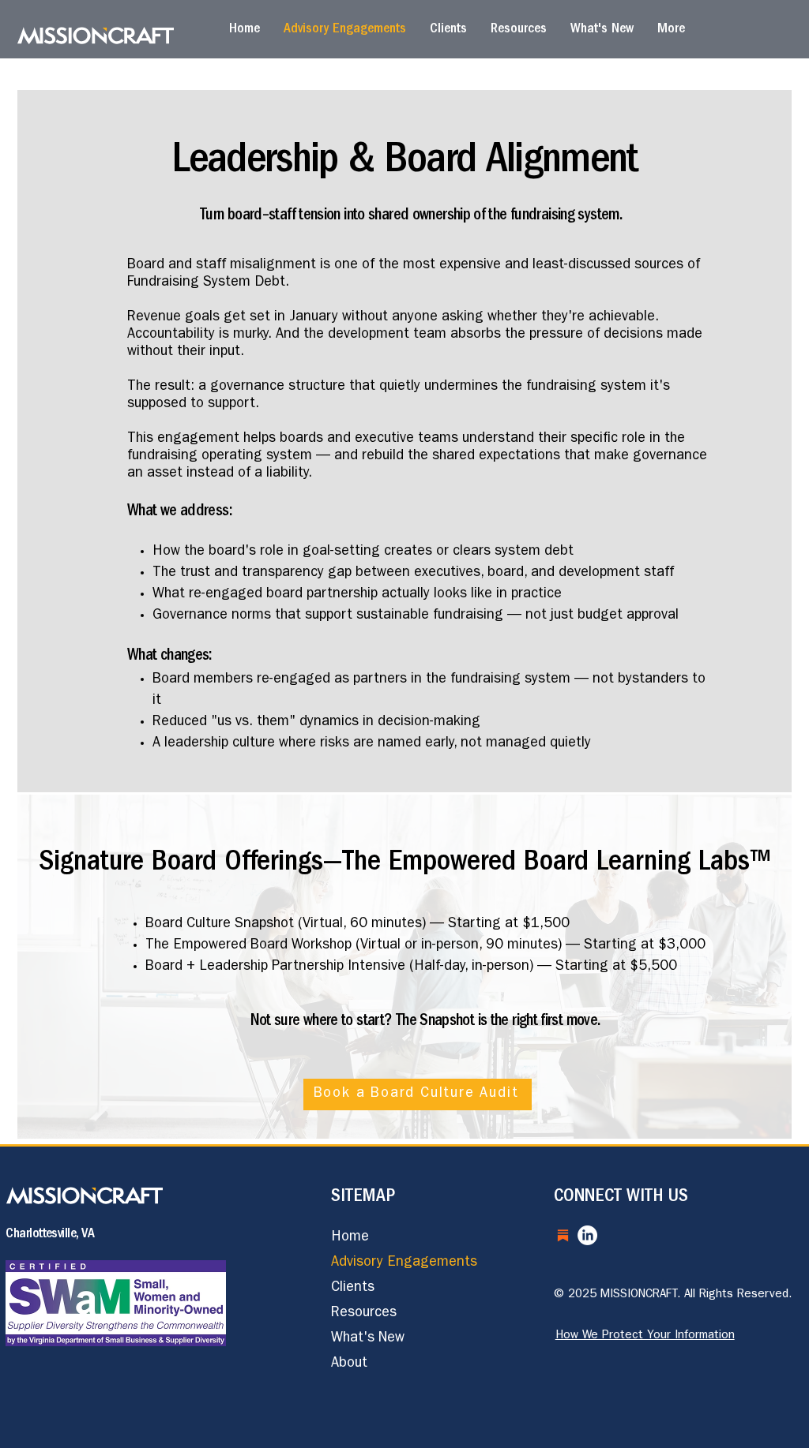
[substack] (563, 1235)
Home (350, 1238)
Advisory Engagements (404, 1263)
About (349, 1364)
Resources (364, 1314)
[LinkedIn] (587, 1235)
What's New (367, 1339)
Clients (352, 1288)
